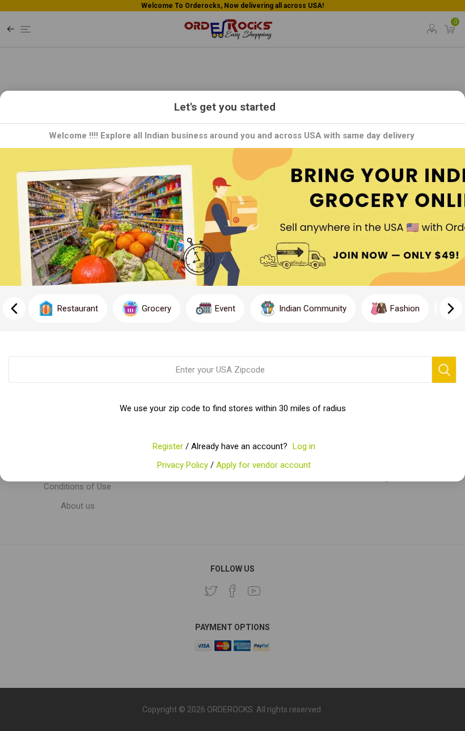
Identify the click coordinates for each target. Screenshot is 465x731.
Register (168, 446)
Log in (304, 446)
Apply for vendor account (263, 465)
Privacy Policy (182, 465)
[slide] (450, 308)
